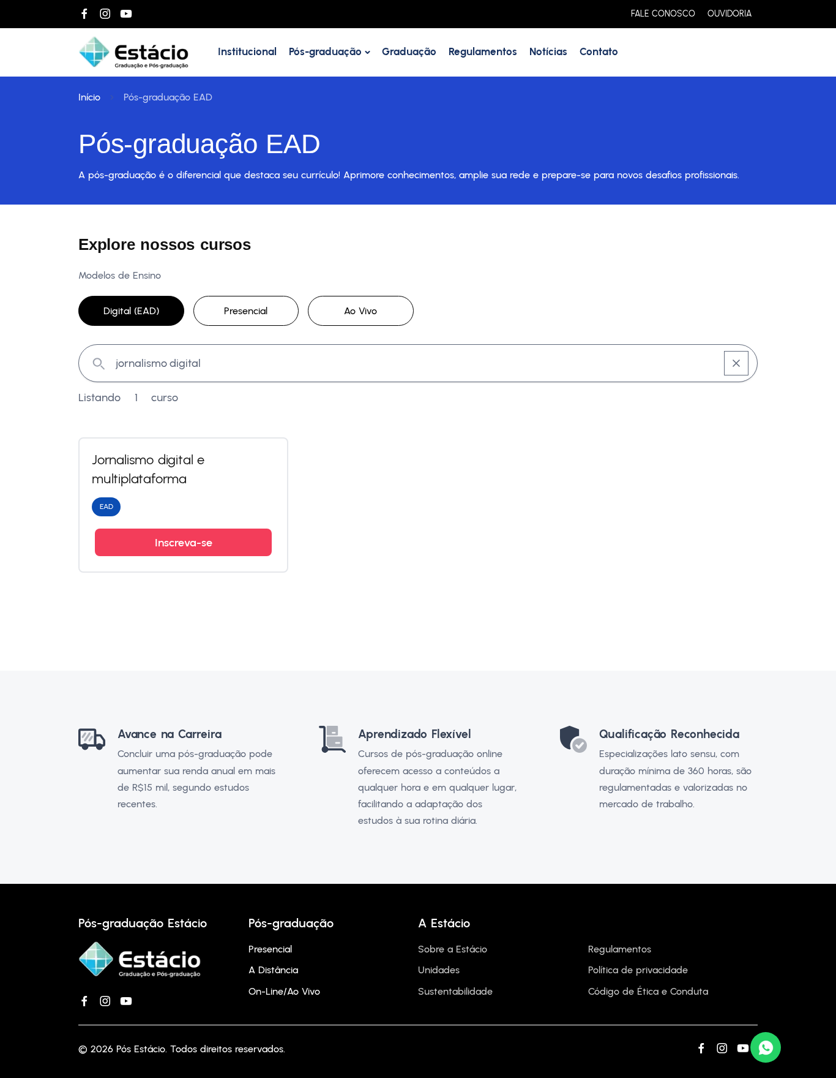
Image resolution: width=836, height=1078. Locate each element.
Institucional (247, 51)
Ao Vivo (360, 311)
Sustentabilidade (455, 991)
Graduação (409, 51)
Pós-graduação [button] (325, 51)
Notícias (548, 51)
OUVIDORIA (729, 14)
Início (89, 97)
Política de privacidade (638, 970)
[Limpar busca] (736, 363)
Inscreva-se (183, 542)
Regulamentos (483, 51)
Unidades (439, 970)
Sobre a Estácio (452, 949)
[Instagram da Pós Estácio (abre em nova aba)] (105, 14)
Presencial (245, 311)
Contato (599, 51)
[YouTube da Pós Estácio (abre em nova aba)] (126, 14)
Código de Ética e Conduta (648, 991)
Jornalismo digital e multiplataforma (148, 469)
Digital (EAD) (131, 311)
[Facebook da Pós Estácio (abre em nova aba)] (84, 14)
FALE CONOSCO (663, 14)
